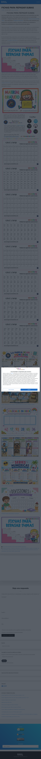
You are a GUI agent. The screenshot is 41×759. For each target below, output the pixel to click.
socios (12, 373)
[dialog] (20, 379)
